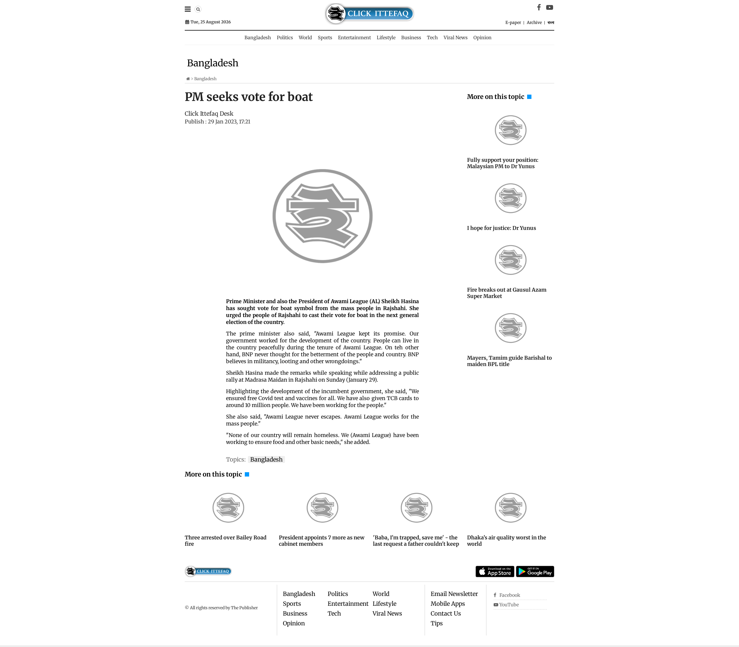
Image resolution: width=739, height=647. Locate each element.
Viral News (456, 37)
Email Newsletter (454, 593)
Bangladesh (258, 37)
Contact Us (446, 613)
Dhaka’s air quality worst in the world (506, 540)
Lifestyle (386, 37)
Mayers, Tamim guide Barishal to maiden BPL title (509, 361)
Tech (432, 37)
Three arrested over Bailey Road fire (225, 540)
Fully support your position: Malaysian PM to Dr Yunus (502, 163)
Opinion (482, 37)
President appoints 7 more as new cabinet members (321, 540)
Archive (534, 22)
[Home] (188, 79)
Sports (325, 37)
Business (411, 37)
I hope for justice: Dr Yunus (501, 228)
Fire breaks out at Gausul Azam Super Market (506, 292)
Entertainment (354, 37)
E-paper (513, 22)
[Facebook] (539, 7)
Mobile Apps (448, 603)
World (305, 37)
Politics (285, 37)
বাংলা (551, 22)
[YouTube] (549, 7)
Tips (437, 623)
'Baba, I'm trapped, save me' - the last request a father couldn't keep (416, 540)
